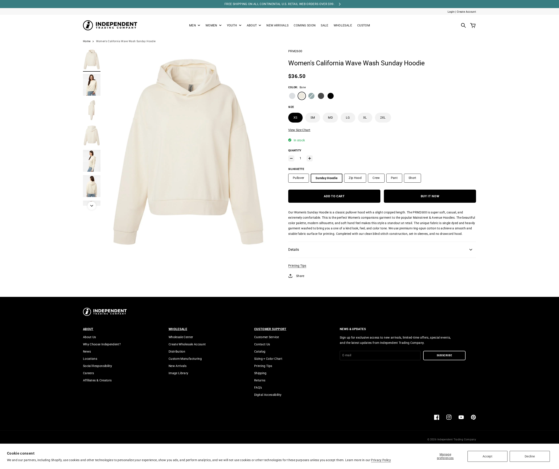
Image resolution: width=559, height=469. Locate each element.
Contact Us (262, 344)
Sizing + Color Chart (268, 358)
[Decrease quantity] (291, 158)
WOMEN (211, 25)
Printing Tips (297, 265)
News (87, 351)
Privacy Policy (381, 460)
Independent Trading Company (456, 439)
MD (330, 117)
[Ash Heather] (292, 96)
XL (365, 117)
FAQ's (258, 387)
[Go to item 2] (91, 85)
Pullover (298, 178)
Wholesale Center (181, 337)
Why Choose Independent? (102, 344)
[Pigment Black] (321, 96)
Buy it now (430, 196)
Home (86, 41)
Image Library (178, 373)
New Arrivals (177, 366)
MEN (192, 25)
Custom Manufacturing (185, 358)
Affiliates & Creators (97, 380)
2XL (383, 117)
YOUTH (232, 25)
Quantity (294, 150)
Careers (88, 373)
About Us (89, 337)
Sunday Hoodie (327, 178)
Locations (90, 358)
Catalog (259, 351)
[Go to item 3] (91, 110)
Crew (376, 178)
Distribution (177, 351)
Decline (530, 456)
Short (412, 178)
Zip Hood (355, 178)
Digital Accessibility (267, 394)
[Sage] (311, 96)
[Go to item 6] (91, 186)
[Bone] (302, 96)
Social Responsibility (97, 366)
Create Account (466, 11)
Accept (487, 456)
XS (295, 117)
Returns (259, 380)
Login (451, 11)
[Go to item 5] (91, 161)
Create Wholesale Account (187, 344)
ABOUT (252, 25)
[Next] (91, 205)
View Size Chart (299, 130)
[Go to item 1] (91, 59)
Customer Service (266, 337)
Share (300, 276)
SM (313, 117)
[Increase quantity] (310, 158)
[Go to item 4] (91, 135)
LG (348, 117)
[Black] (331, 96)
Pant (394, 178)
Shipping (260, 373)
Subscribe (444, 355)
